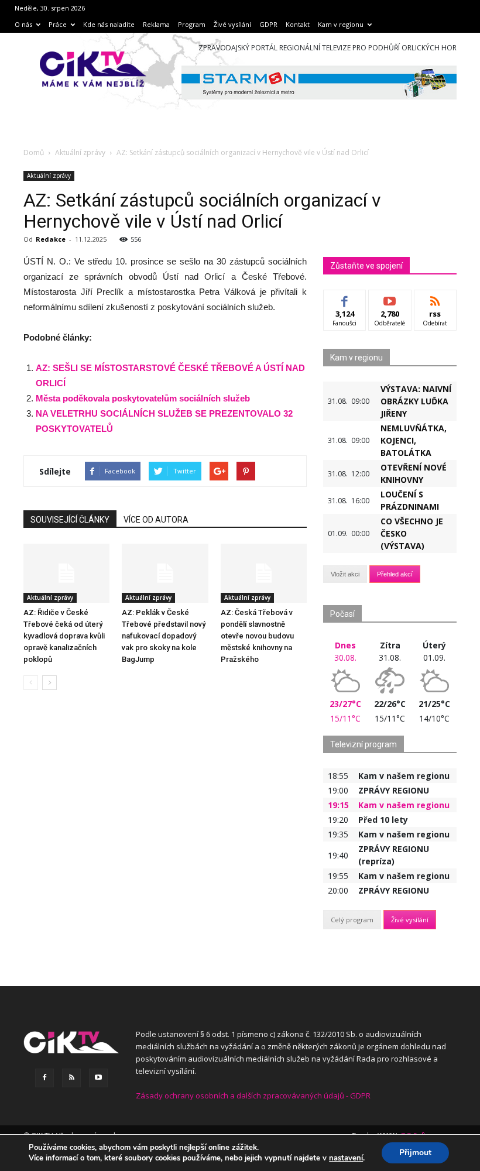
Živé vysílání (232, 24)
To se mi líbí (345, 303)
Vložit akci (345, 574)
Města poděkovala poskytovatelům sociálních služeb (143, 398)
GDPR (268, 24)
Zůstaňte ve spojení (366, 265)
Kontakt (298, 24)
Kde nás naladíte (109, 24)
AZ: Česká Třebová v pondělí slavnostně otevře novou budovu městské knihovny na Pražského (257, 636)
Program (191, 24)
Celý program (352, 919)
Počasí (342, 614)
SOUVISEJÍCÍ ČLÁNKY (69, 519)
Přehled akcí (395, 574)
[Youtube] (98, 1078)
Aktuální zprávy (49, 175)
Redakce (51, 239)
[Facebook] (44, 1078)
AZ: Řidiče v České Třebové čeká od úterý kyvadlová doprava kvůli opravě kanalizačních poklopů (64, 636)
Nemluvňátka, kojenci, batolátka (413, 440)
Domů (33, 152)
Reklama (156, 24)
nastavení (346, 1158)
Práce (58, 24)
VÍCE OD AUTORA (156, 519)
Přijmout (415, 1152)
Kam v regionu (341, 24)
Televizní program (363, 744)
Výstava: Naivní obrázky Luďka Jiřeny (415, 401)
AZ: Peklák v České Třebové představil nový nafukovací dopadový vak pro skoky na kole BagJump (163, 636)
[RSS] (71, 1078)
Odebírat (390, 298)
